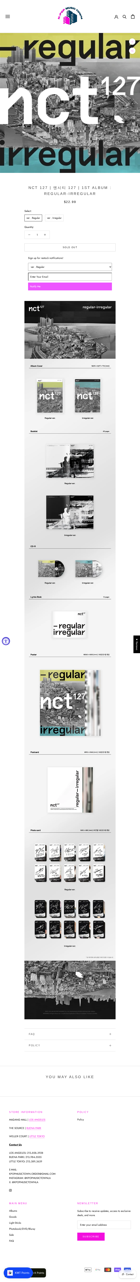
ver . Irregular (54, 218)
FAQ (32, 1034)
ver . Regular (33, 218)
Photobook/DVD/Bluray (22, 1229)
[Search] (125, 16)
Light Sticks (15, 1223)
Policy (34, 1045)
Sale (11, 1235)
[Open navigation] (7, 16)
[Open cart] (133, 16)
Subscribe (91, 1236)
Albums (13, 1211)
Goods (13, 1217)
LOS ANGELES (37, 1119)
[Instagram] (10, 1190)
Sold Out (70, 247)
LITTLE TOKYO (37, 1136)
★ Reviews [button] (137, 644)
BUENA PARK (33, 1128)
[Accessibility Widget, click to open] (6, 641)
